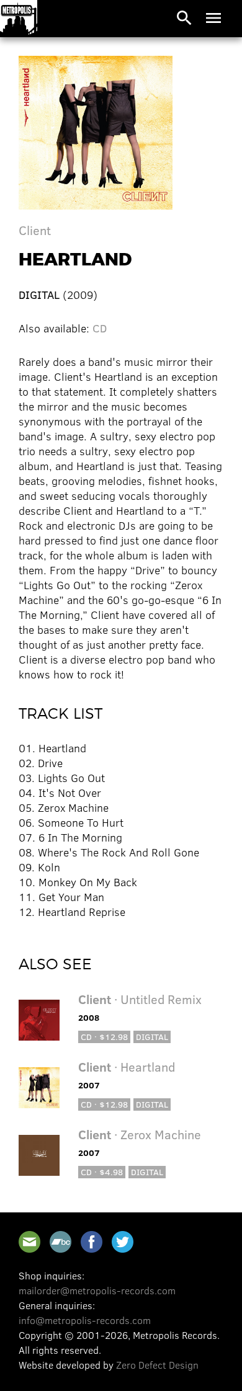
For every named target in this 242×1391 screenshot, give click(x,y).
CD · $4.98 (102, 1172)
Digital (152, 1036)
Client (35, 229)
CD (99, 328)
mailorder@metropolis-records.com (97, 1290)
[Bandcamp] (60, 1242)
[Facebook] (91, 1242)
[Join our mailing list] (29, 1242)
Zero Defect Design (157, 1364)
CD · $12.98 (104, 1036)
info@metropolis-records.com (85, 1320)
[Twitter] (122, 1242)
